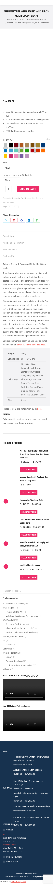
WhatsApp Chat (18, 881)
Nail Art (9, 657)
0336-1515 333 (9, 838)
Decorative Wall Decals (21, 198)
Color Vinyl (7, 140)
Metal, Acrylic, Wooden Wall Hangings (22, 616)
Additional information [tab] (13, 243)
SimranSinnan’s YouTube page (31, 344)
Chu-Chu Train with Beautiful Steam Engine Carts (34, 521)
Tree (16, 207)
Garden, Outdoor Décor (13, 636)
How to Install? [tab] (10, 249)
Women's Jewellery (14, 661)
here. (39, 409)
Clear (48, 139)
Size (5, 162)
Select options (28, 469)
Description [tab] (8, 236)
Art (4, 640)
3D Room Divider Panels (13, 604)
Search (47, 591)
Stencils (9, 645)
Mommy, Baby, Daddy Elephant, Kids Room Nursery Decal (34, 479)
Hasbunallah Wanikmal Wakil (32, 500)
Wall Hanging (8, 608)
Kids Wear (7, 669)
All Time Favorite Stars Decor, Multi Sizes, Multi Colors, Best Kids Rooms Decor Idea (34, 454)
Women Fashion (10, 653)
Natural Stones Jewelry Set (20, 665)
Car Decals (7, 649)
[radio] (5, 145)
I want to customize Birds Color (18, 175)
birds (10, 207)
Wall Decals (36, 198)
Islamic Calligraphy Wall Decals (19, 628)
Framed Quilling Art (14, 612)
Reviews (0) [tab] (8, 256)
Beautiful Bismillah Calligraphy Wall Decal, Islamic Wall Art (34, 544)
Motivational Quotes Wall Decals (20, 632)
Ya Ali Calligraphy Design (30, 565)
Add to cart (28, 189)
